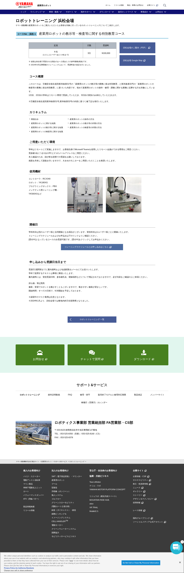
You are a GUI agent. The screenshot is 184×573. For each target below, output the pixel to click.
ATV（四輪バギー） (31, 499)
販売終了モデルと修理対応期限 (112, 395)
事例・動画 (53, 12)
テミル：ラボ (95, 486)
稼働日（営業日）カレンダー (94, 402)
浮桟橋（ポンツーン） (61, 491)
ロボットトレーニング (30, 395)
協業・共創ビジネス (99, 476)
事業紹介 (144, 12)
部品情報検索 (29, 507)
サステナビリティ (140, 480)
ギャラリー (137, 491)
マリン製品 (28, 484)
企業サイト (151, 5)
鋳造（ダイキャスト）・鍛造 (64, 510)
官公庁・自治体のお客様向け (103, 470)
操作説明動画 (54, 395)
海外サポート (86, 12)
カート (26, 491)
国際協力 (55, 533)
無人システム (57, 495)
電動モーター (57, 525)
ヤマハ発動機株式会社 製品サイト (27, 461)
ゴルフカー (56, 499)
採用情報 (136, 503)
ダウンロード (105, 12)
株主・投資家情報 (140, 484)
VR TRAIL (93, 507)
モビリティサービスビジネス (64, 536)
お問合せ (159, 12)
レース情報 (137, 510)
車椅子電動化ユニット (32, 488)
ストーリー (137, 495)
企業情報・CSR (139, 476)
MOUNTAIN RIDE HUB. (99, 500)
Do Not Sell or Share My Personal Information (141, 563)
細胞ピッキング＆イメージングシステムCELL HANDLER (61, 517)
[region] (92, 562)
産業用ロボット (46, 461)
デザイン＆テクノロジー (143, 499)
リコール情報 (119, 5)
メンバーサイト (157, 395)
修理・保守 (85, 395)
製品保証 (138, 395)
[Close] (180, 562)
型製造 (54, 488)
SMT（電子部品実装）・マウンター (67, 476)
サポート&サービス (60, 461)
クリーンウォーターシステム (64, 529)
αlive (91, 504)
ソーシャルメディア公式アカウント (148, 522)
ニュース (136, 488)
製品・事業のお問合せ (135, 5)
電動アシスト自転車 (31, 480)
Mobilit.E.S (93, 511)
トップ (23, 12)
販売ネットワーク (125, 12)
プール (54, 484)
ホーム (108, 5)
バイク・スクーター (31, 476)
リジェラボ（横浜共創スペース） (103, 496)
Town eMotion (95, 482)
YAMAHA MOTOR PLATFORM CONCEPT (107, 489)
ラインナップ (36, 12)
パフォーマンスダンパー (33, 495)
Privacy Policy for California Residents (19, 568)
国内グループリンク (141, 518)
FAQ (70, 395)
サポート (69, 12)
